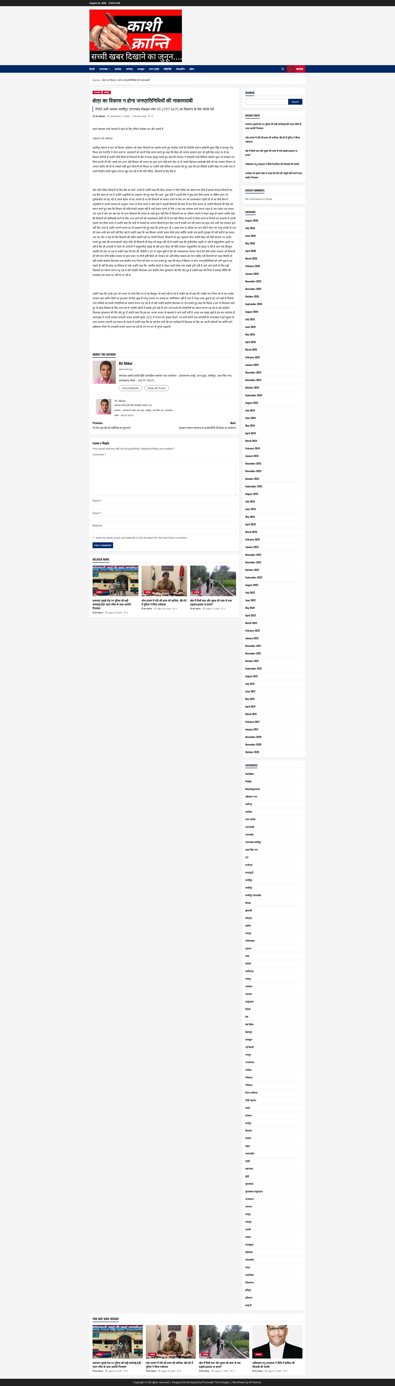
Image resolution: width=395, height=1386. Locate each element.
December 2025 (253, 281)
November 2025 (253, 289)
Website (97, 525)
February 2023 (252, 539)
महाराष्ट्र (249, 1168)
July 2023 (250, 501)
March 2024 (251, 441)
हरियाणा (248, 1297)
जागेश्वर (129, 69)
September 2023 (253, 486)
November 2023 (253, 471)
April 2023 (250, 524)
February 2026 (252, 266)
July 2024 (250, 410)
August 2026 (251, 220)
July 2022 (250, 592)
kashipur (249, 773)
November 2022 (253, 562)
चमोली (248, 963)
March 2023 (251, 532)
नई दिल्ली (249, 1047)
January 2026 (252, 274)
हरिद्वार (248, 1290)
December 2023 (253, 463)
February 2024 (252, 448)
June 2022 (250, 600)
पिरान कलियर (251, 1092)
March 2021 (251, 714)
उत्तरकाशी (249, 827)
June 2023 (250, 509)
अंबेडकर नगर (251, 796)
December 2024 (253, 372)
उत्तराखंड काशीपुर (253, 842)
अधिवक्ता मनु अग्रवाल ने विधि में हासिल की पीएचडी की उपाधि (272, 164)
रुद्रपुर (248, 1221)
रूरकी (248, 1229)
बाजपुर (248, 1123)
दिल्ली (92, 69)
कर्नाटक (248, 865)
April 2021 (250, 706)
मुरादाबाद (249, 1183)
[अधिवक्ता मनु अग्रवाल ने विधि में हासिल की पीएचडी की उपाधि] (277, 1342)
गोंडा (247, 956)
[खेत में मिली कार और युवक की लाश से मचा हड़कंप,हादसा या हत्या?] (213, 581)
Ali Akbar (100, 116)
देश (246, 1016)
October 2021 (252, 661)
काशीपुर (106, 92)
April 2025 (250, 342)
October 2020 (252, 752)
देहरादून (248, 1032)
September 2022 (253, 577)
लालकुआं (249, 1244)
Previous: (112, 425)
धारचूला (140, 69)
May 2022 (250, 608)
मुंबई (247, 1176)
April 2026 (250, 251)
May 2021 (250, 699)
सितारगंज (249, 1282)
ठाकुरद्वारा (249, 1001)
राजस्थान (249, 1199)
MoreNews (239, 1382)
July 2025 (250, 319)
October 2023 (252, 479)
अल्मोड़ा (117, 69)
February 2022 (252, 630)
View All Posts (157, 388)
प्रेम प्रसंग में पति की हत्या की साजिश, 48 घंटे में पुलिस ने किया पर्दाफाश (164, 602)
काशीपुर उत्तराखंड (253, 895)
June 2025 (250, 327)
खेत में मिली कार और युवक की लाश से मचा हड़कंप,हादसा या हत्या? (211, 602)
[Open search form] (283, 69)
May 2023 (250, 517)
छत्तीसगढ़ (249, 971)
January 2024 (252, 456)
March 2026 (251, 258)
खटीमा (248, 925)
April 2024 (250, 433)
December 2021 (253, 646)
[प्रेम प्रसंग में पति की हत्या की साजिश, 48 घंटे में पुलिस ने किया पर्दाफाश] (164, 581)
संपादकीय (180, 69)
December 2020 (253, 737)
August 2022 (251, 585)
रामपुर (248, 1214)
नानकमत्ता (249, 1062)
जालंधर (248, 994)
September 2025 (253, 304)
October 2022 (252, 570)
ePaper (167, 69)
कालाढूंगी (249, 872)
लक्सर (248, 1237)
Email (97, 513)
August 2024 (251, 403)
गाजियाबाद (250, 940)
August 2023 (251, 494)
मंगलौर (248, 1138)
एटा (246, 857)
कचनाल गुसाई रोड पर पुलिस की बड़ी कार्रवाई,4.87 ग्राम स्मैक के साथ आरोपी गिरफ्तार (112, 604)
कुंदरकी (248, 910)
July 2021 (250, 684)
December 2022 (253, 555)
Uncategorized (252, 789)
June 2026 (250, 236)
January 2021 (251, 729)
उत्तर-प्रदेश (154, 69)
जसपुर (248, 978)
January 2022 (252, 638)
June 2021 (250, 691)
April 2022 (250, 615)
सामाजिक (249, 1275)
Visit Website (130, 388)
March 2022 (251, 623)
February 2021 (252, 722)
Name (97, 500)
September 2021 (253, 668)
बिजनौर (248, 1130)
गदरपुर (248, 933)
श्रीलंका (249, 1252)
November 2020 (253, 744)
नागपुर (248, 1054)
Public (248, 781)
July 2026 (250, 228)
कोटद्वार (248, 918)
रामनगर (248, 1206)
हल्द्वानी (248, 1305)
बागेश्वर (248, 1115)
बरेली (247, 1108)
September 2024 (253, 395)
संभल (247, 1267)
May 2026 (250, 243)
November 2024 (253, 380)
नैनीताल (248, 1077)
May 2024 (250, 425)
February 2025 (252, 357)
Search (249, 93)
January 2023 (252, 547)
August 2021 (251, 676)
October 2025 (252, 296)
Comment (99, 454)
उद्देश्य (191, 69)
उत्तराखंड (103, 69)
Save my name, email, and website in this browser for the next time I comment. (141, 537)
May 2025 (250, 334)
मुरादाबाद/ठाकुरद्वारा (254, 1191)
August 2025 (251, 312)
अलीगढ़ (248, 804)
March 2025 (251, 349)
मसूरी (247, 1161)
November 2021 (253, 653)
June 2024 (250, 418)
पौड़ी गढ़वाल (250, 1100)
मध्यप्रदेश (249, 1153)
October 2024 (252, 387)
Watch (299, 69)
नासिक (248, 1070)
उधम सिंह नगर (251, 849)
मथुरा (247, 1146)
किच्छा (248, 903)
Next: (207, 425)
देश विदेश (249, 1024)
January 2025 (252, 365)
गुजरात (248, 948)
